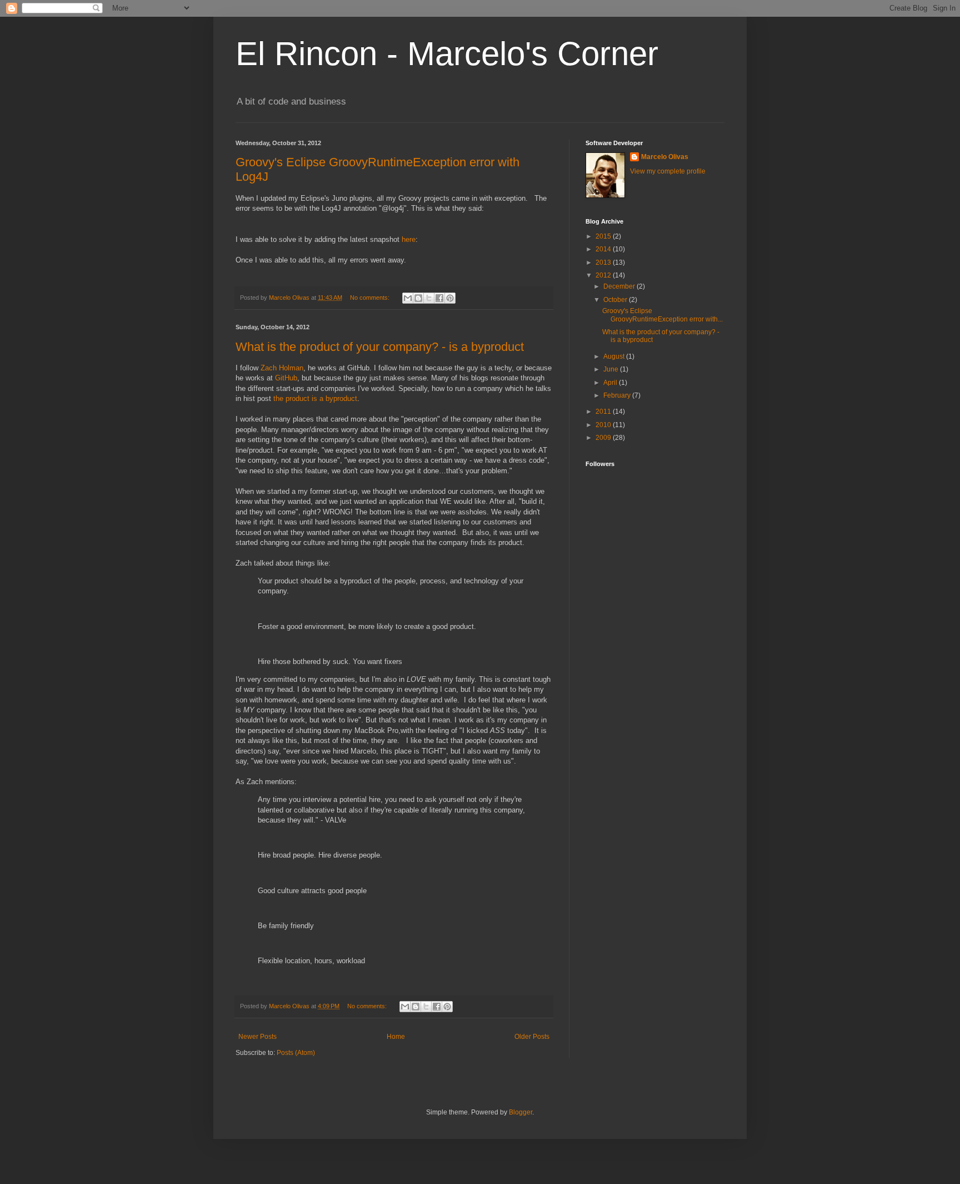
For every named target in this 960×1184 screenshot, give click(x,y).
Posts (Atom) (296, 1053)
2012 (604, 275)
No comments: (370, 297)
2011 (604, 411)
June (611, 369)
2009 (604, 438)
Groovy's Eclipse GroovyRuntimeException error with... (662, 315)
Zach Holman (282, 368)
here (409, 239)
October (616, 300)
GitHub (286, 378)
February (617, 395)
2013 (604, 262)
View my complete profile (668, 171)
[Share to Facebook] (439, 298)
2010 (604, 425)
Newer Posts (257, 1037)
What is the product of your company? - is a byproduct (380, 347)
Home (396, 1037)
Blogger (520, 1112)
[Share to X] (428, 298)
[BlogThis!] (418, 298)
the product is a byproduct (315, 398)
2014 (604, 249)
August (614, 356)
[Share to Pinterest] (450, 298)
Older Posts (531, 1037)
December (620, 286)
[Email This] (407, 298)
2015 (604, 236)
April (611, 383)
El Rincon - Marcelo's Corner (447, 53)
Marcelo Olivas (664, 157)
